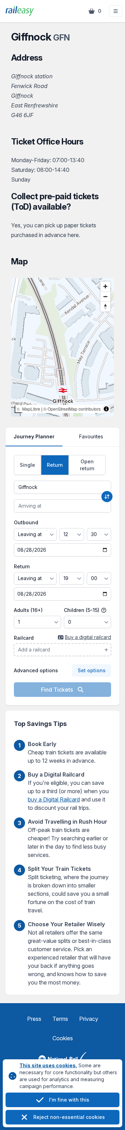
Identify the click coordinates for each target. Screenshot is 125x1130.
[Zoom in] (105, 286)
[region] (62, 347)
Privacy (88, 1018)
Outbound (26, 522)
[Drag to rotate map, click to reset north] (105, 306)
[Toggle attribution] (106, 409)
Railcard (24, 638)
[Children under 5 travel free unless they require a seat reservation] (104, 610)
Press (34, 1018)
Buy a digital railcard (88, 637)
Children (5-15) (82, 610)
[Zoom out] (105, 296)
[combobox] (62, 487)
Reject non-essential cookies (69, 1117)
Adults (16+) (28, 610)
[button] (115, 11)
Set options (92, 670)
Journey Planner (34, 436)
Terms (60, 1018)
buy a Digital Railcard (54, 799)
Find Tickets (57, 689)
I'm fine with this (69, 1100)
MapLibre (31, 409)
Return (22, 566)
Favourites (91, 436)
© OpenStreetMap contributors (72, 409)
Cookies (62, 1038)
